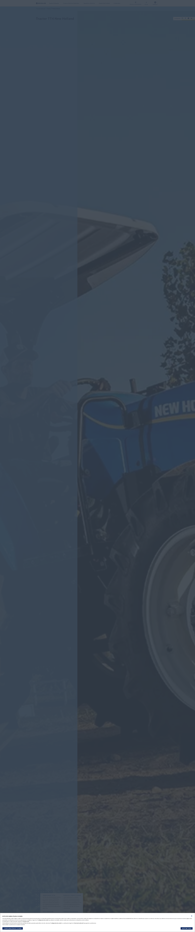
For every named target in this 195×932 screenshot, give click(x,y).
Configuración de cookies (13, 928)
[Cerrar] (192, 916)
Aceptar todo (186, 928)
